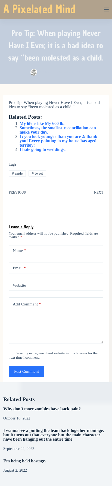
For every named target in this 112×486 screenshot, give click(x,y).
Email (19, 268)
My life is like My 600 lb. (42, 123)
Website (19, 285)
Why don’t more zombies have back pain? (42, 408)
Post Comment (26, 371)
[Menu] (106, 9)
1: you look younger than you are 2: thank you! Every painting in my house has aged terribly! (58, 140)
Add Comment (27, 304)
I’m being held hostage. (24, 461)
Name (19, 250)
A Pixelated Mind (39, 9)
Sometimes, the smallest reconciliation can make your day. (58, 129)
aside (17, 173)
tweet (37, 173)
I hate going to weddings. (43, 149)
